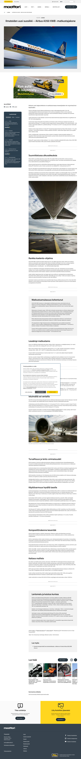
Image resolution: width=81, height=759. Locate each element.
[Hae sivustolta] (74, 1)
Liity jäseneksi (60, 719)
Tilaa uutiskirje (16, 1)
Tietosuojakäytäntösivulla (31, 387)
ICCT (59, 630)
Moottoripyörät (26, 744)
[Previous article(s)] (71, 659)
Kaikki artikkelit (62, 660)
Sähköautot (25, 746)
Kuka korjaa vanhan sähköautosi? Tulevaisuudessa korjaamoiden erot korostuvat (11, 124)
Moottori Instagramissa (72, 738)
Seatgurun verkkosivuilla (56, 409)
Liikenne (43, 17)
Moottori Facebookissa (72, 735)
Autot (24, 734)
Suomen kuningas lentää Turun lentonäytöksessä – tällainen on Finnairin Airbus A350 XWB (53, 646)
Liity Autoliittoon (8, 1)
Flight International (41, 630)
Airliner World (49, 630)
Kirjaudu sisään (55, 1)
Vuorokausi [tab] (8, 117)
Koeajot (24, 739)
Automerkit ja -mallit (70, 7)
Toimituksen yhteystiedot (9, 745)
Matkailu (25, 751)
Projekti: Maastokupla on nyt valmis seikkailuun (11, 151)
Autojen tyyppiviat (27, 736)
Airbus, (33, 630)
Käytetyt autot (26, 741)
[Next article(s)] (75, 659)
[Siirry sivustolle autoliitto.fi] (55, 755)
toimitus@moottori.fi (8, 742)
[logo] (12, 7)
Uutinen (8, 12)
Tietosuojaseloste (7, 751)
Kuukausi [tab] (18, 117)
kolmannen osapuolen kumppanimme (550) (40, 369)
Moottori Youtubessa (71, 741)
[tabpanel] (13, 142)
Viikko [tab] (13, 117)
